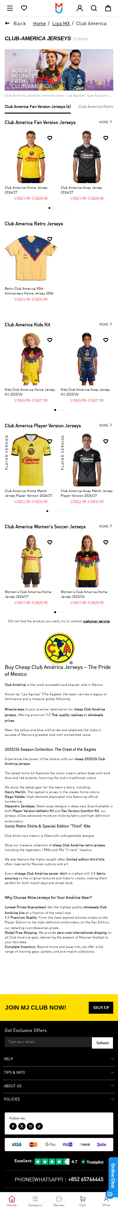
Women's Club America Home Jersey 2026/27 (28, 594)
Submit (102, 1042)
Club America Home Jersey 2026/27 (26, 190)
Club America (91, 23)
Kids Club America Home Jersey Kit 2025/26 (30, 392)
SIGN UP (101, 1007)
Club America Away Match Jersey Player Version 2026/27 (87, 493)
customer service (96, 621)
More (106, 121)
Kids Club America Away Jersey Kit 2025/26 (85, 392)
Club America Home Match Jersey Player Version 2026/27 (28, 493)
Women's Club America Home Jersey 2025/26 (84, 594)
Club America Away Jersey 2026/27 (81, 190)
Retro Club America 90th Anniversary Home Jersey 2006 (29, 291)
